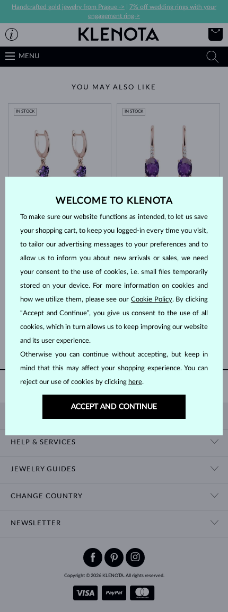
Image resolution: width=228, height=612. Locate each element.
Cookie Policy (151, 299)
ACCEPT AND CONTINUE (114, 406)
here (135, 382)
